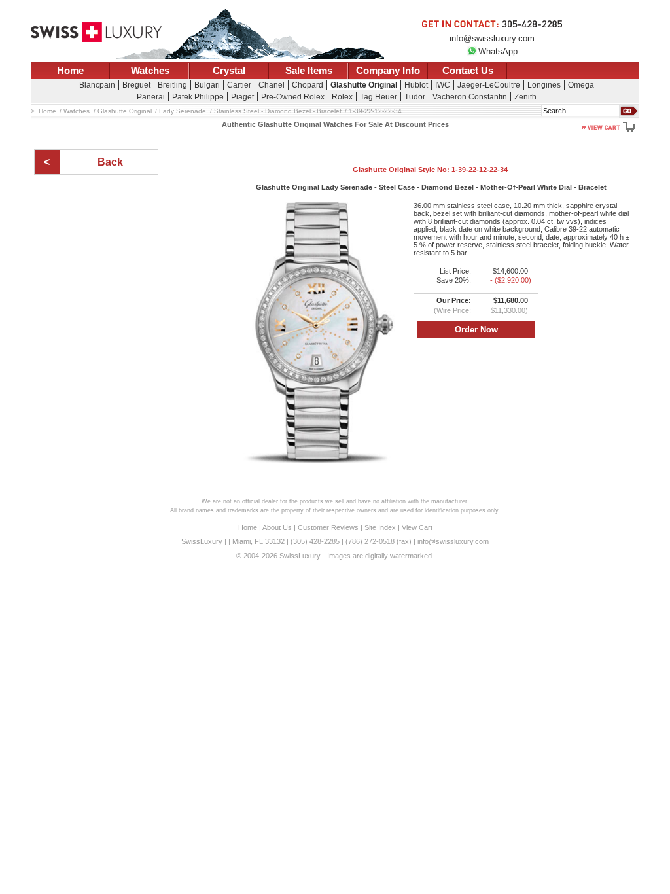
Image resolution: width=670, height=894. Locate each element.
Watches (150, 70)
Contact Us (467, 70)
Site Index (380, 527)
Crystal (229, 70)
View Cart (417, 527)
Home (70, 70)
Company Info (388, 70)
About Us (277, 527)
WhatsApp (498, 51)
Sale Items (308, 70)
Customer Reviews (328, 527)
